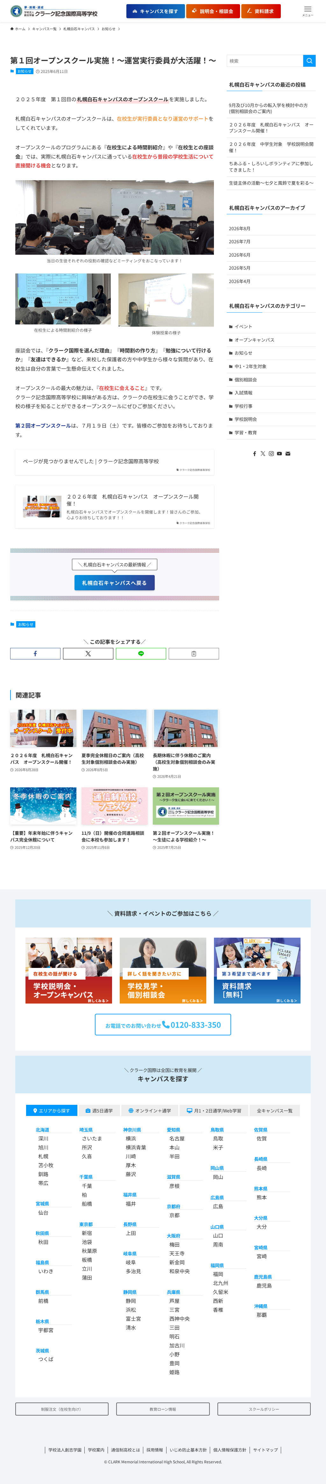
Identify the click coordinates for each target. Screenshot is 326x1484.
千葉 (87, 1185)
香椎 (218, 1309)
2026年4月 (240, 281)
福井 (131, 1203)
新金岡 (177, 1262)
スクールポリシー (264, 1409)
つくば (45, 1359)
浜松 (131, 1309)
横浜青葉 (136, 1147)
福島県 (42, 1262)
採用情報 (154, 1450)
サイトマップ (265, 1450)
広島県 (217, 1197)
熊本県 (260, 1188)
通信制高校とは (125, 1450)
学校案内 (96, 1450)
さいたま (92, 1138)
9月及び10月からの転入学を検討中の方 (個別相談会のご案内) (268, 108)
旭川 (43, 1147)
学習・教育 (246, 432)
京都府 (173, 1206)
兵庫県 (173, 1292)
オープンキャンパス (254, 340)
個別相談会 (246, 379)
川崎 (131, 1156)
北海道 (42, 1129)
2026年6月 (240, 255)
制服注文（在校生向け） (62, 1409)
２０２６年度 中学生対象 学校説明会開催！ (271, 147)
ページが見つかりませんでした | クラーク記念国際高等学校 (91, 461)
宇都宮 (45, 1330)
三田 (174, 1327)
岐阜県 (130, 1253)
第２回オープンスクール (43, 425)
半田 (174, 1156)
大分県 (260, 1217)
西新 (218, 1300)
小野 (174, 1354)
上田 (131, 1233)
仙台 (43, 1212)
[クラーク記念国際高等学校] (53, 11)
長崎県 (260, 1158)
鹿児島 (264, 1285)
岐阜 (131, 1262)
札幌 (43, 1156)
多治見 (133, 1271)
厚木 (131, 1165)
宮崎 (262, 1256)
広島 (218, 1206)
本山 (174, 1147)
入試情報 (243, 392)
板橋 (87, 1259)
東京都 (86, 1224)
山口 (218, 1235)
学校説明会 (246, 419)
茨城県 (42, 1350)
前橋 (43, 1300)
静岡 (131, 1300)
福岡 (218, 1274)
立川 (87, 1268)
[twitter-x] (263, 454)
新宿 (87, 1233)
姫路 (174, 1372)
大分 (262, 1226)
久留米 (220, 1292)
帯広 (43, 1183)
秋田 (43, 1242)
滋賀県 (173, 1176)
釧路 (43, 1174)
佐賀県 (260, 1129)
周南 (218, 1244)
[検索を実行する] (309, 61)
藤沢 (131, 1174)
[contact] (288, 454)
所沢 (87, 1147)
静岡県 (130, 1292)
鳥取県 (217, 1129)
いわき (45, 1271)
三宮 (174, 1309)
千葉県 (86, 1176)
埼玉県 (86, 1129)
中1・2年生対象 (250, 366)
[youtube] (279, 454)
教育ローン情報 (163, 1409)
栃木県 (42, 1321)
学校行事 (243, 406)
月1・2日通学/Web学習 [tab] (217, 1110)
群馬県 (42, 1292)
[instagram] (271, 454)
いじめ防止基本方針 (188, 1450)
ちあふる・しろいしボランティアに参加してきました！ (271, 166)
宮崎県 (260, 1247)
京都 (174, 1215)
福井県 (130, 1194)
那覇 (262, 1314)
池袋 (87, 1242)
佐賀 (262, 1138)
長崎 (262, 1168)
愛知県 (173, 1129)
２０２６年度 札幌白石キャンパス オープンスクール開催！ (133, 500)
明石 (174, 1336)
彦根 (174, 1185)
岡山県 (217, 1167)
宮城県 (42, 1203)
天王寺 (177, 1253)
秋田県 (42, 1233)
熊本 (262, 1197)
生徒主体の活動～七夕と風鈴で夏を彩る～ (271, 183)
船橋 (87, 1203)
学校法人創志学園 (65, 1450)
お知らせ (25, 71)
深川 (43, 1138)
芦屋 (174, 1300)
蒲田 (87, 1277)
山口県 (217, 1226)
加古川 (177, 1345)
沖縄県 (260, 1306)
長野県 (130, 1224)
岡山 (218, 1177)
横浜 (131, 1138)
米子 (218, 1147)
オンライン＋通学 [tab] (153, 1110)
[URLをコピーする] (194, 653)
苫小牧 (45, 1165)
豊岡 (174, 1363)
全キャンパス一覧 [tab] (275, 1110)
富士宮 (133, 1318)
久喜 (87, 1156)
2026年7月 (240, 241)
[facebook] (255, 454)
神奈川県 (132, 1129)
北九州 (220, 1283)
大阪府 (173, 1235)
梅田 (174, 1244)
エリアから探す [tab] (54, 1110)
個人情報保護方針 (229, 1450)
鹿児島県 (263, 1276)
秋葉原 (89, 1250)
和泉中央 (179, 1271)
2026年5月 (240, 268)
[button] (308, 11)
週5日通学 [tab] (102, 1110)
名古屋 (177, 1138)
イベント (243, 326)
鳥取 (218, 1138)
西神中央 (179, 1318)
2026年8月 (240, 228)
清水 (131, 1327)
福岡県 (217, 1265)
